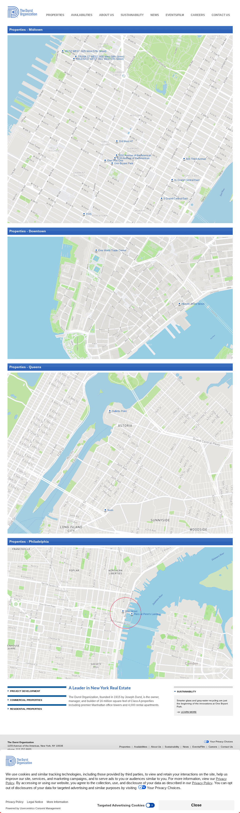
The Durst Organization (22, 12)
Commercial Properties (26, 700)
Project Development (25, 691)
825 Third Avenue (196, 158)
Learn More (189, 712)
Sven (110, 510)
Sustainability (132, 15)
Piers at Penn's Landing (147, 614)
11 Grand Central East (186, 180)
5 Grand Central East (176, 198)
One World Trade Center (112, 250)
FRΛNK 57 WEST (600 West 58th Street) (101, 56)
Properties (55, 15)
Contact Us (221, 15)
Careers (198, 15)
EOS (88, 214)
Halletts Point (119, 411)
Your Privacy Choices (221, 741)
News (154, 15)
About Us (106, 15)
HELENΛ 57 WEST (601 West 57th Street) (100, 58)
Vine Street (131, 611)
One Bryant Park (123, 163)
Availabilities (81, 15)
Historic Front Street (192, 303)
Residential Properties (26, 709)
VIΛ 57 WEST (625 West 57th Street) (85, 51)
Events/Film (175, 15)
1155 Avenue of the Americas (135, 155)
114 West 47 (126, 141)
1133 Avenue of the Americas (133, 158)
